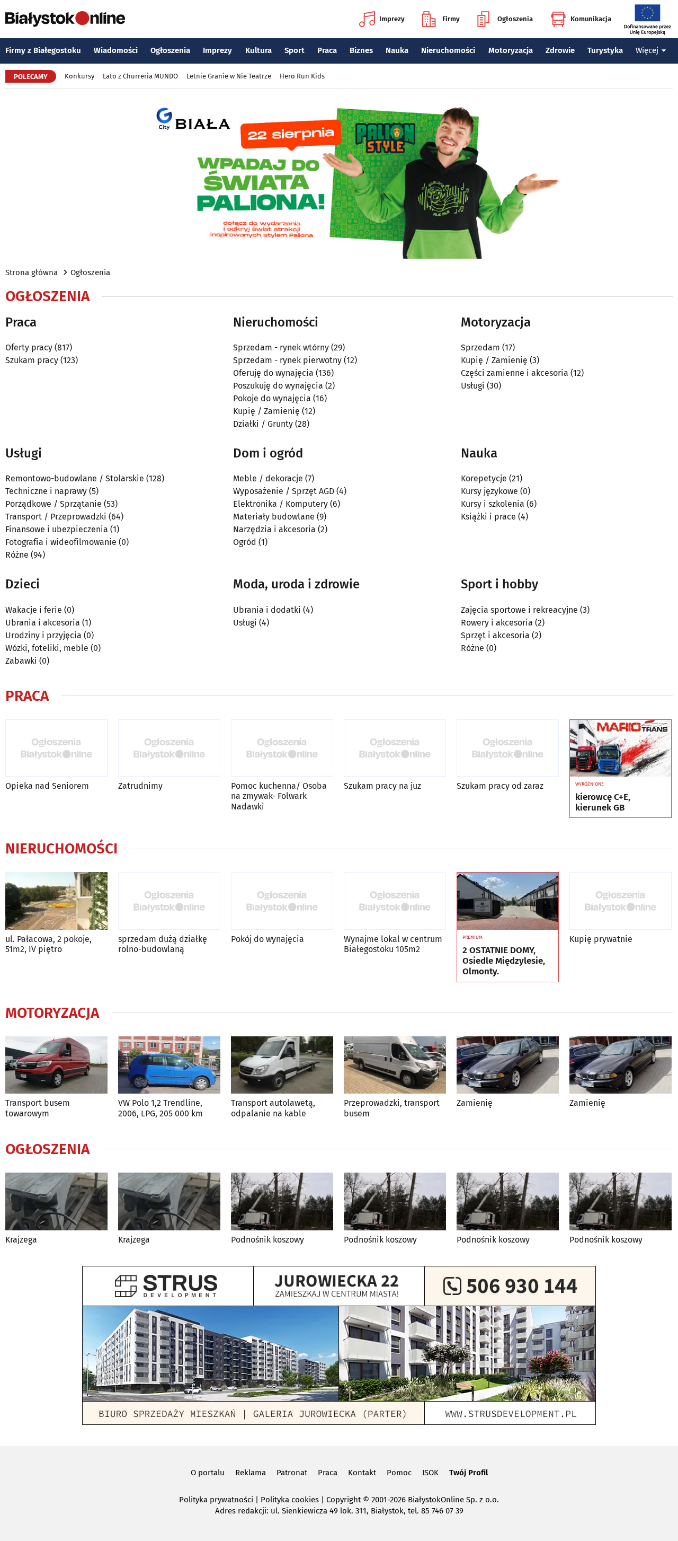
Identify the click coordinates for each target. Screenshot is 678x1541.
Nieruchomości (448, 50)
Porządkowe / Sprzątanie (53, 504)
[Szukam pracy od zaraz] (508, 748)
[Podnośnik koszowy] (282, 1201)
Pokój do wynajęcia (267, 939)
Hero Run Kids (302, 76)
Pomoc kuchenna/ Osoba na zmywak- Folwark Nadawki (279, 796)
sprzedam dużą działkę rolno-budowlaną (162, 944)
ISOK (430, 1472)
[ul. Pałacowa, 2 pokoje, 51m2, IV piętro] (56, 901)
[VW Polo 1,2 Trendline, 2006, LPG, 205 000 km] (169, 1065)
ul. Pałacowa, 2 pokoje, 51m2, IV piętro (48, 944)
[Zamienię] (508, 1065)
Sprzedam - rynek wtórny (281, 347)
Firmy (451, 19)
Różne (17, 555)
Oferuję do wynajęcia (273, 373)
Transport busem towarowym (37, 1108)
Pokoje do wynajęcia (272, 398)
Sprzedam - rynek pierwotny (287, 360)
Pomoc (399, 1472)
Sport (294, 50)
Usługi (473, 386)
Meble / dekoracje (268, 478)
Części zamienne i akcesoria (514, 373)
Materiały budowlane (274, 517)
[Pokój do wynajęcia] (282, 901)
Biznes (361, 50)
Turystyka (605, 50)
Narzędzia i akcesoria (274, 529)
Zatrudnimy (140, 786)
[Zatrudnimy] (169, 748)
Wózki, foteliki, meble (46, 648)
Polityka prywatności (216, 1499)
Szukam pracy (31, 360)
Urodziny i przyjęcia (43, 635)
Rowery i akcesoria (497, 623)
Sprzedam (480, 347)
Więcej (647, 50)
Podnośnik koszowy (267, 1240)
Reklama (250, 1472)
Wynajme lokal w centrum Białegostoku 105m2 (393, 944)
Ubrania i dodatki (267, 610)
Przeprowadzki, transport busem (392, 1108)
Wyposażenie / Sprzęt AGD (283, 491)
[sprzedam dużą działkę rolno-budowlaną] (169, 901)
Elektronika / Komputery (280, 504)
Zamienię (475, 1103)
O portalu (208, 1472)
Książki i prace (488, 517)
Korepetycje (484, 478)
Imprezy (392, 19)
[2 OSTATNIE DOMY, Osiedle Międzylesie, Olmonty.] (507, 901)
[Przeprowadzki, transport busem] (395, 1065)
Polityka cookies (290, 1499)
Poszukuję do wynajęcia (278, 386)
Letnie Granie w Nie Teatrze (228, 76)
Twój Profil (468, 1472)
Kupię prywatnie (600, 939)
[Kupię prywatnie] (620, 901)
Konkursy (79, 76)
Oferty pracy (28, 347)
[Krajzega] (56, 1201)
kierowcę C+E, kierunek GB (602, 802)
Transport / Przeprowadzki (55, 517)
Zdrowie (560, 50)
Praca (327, 50)
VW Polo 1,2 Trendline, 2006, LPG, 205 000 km (160, 1108)
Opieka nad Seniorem (47, 786)
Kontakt (362, 1472)
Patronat (291, 1472)
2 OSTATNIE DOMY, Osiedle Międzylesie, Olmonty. (503, 961)
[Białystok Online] (65, 19)
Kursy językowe (489, 491)
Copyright (343, 1499)
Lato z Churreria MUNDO (140, 76)
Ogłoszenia (515, 19)
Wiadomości (116, 50)
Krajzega (21, 1240)
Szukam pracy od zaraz (500, 786)
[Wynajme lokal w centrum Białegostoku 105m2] (395, 901)
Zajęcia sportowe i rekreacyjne (519, 610)
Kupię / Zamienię (266, 411)
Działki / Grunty (263, 424)
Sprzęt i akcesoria (495, 635)
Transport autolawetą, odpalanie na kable (273, 1108)
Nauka (397, 50)
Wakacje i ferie (33, 610)
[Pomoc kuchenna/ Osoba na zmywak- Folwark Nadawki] (282, 748)
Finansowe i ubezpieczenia (56, 529)
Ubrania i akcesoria (42, 623)
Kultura (258, 50)
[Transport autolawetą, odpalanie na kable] (282, 1065)
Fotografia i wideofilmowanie (61, 542)
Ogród (244, 542)
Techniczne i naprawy (46, 491)
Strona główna (31, 272)
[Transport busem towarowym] (56, 1065)
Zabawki (21, 661)
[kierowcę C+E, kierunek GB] (620, 748)
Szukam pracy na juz (382, 786)
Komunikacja (590, 19)
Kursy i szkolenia (492, 504)
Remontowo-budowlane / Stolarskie (74, 478)
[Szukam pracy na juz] (395, 748)
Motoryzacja (510, 50)
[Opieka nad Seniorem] (56, 748)
